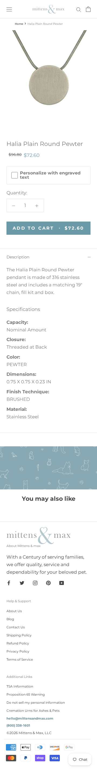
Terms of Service (19, 659)
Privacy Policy (17, 651)
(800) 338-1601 (18, 725)
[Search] (78, 9)
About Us (14, 611)
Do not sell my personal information (35, 702)
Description (17, 257)
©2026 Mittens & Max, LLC (28, 733)
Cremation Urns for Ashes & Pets (33, 711)
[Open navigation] (9, 9)
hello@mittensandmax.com (29, 718)
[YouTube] (61, 582)
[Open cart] (88, 9)
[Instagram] (35, 582)
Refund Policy (17, 643)
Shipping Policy (19, 635)
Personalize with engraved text (50, 175)
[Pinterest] (48, 582)
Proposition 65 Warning (25, 694)
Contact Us (15, 627)
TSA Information (19, 686)
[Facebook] (8, 582)
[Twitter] (22, 582)
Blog (10, 619)
